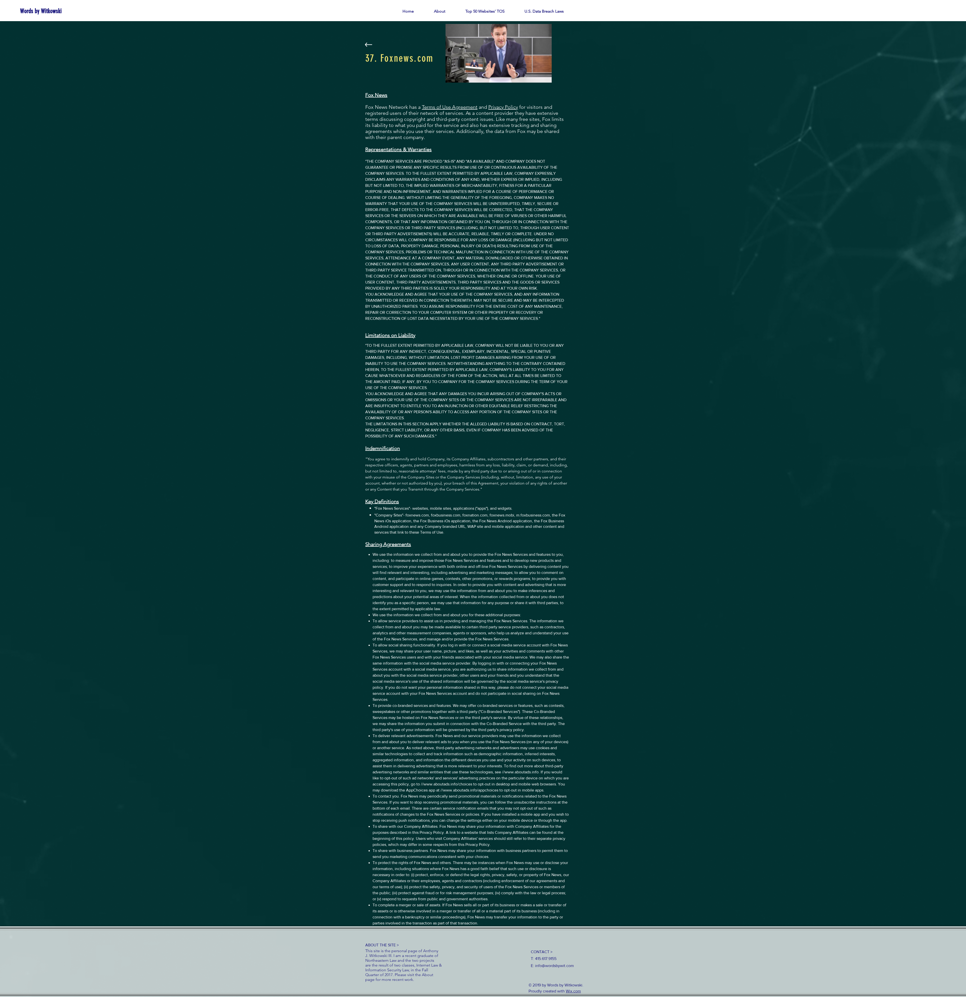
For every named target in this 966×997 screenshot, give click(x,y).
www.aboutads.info (522, 772)
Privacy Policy (503, 107)
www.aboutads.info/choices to (450, 784)
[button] (484, 11)
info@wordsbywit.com (554, 966)
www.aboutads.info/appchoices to (473, 790)
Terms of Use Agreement (449, 107)
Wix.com (573, 991)
